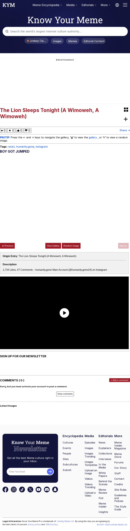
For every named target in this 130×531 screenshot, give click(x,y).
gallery (93, 137)
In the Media (102, 466)
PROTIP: (5, 137)
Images (57, 41)
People (67, 453)
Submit (67, 470)
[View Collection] (126, 110)
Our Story (120, 467)
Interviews (105, 459)
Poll (101, 498)
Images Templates (91, 463)
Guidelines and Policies (120, 498)
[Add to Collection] (126, 119)
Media (70, 5)
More (104, 5)
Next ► (123, 245)
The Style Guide (120, 508)
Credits (118, 484)
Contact (119, 478)
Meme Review (103, 491)
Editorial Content (94, 41)
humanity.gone (25, 146)
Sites (66, 459)
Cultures (68, 442)
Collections (105, 453)
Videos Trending (90, 486)
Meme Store (118, 455)
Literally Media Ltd (65, 521)
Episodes (90, 442)
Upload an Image (91, 472)
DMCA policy (52, 524)
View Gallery (53, 245)
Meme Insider (103, 505)
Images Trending (90, 455)
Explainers (105, 448)
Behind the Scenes (105, 483)
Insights (103, 512)
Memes (72, 41)
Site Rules (120, 489)
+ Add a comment (119, 380)
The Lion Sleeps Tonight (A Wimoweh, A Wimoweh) (47, 256)
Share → (125, 130)
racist (11, 146)
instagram (42, 146)
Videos (89, 478)
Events (67, 448)
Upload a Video (90, 494)
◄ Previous (7, 245)
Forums (119, 462)
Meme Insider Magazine (120, 445)
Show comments (65, 394)
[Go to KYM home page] (9, 5)
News (102, 442)
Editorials (87, 5)
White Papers (103, 474)
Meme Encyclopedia (46, 5)
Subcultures (70, 464)
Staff (117, 473)
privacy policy (34, 524)
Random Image (71, 245)
